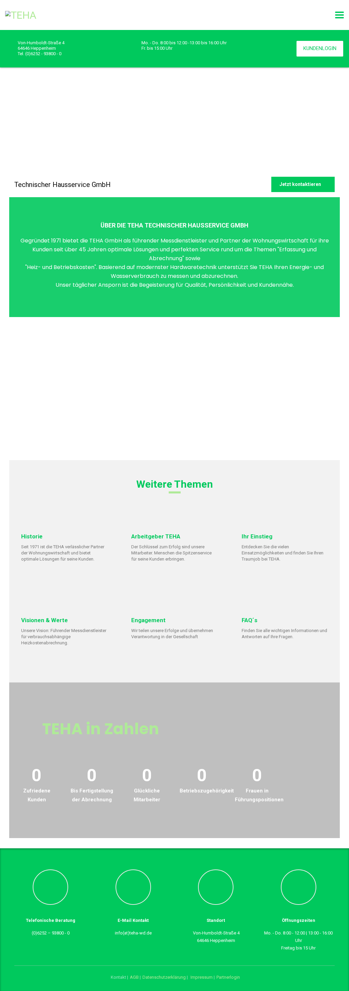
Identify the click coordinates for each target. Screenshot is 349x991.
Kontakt (118, 977)
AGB (135, 977)
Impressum (201, 977)
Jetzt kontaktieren (300, 184)
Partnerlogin (228, 977)
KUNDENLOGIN (319, 48)
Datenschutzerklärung (164, 977)
